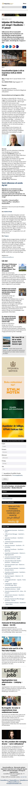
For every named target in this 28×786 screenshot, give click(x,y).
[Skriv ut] (17, 46)
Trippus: (6, 236)
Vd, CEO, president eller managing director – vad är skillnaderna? (14, 743)
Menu (24, 3)
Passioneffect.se (14, 780)
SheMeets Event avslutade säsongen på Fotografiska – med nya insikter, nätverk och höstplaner (9, 291)
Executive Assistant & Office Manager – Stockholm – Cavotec (15, 599)
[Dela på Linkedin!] (10, 46)
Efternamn (4, 455)
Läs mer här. (23, 777)
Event (10, 19)
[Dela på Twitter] (3, 46)
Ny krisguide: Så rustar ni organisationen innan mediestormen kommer (11, 710)
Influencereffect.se (13, 782)
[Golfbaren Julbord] (14, 15)
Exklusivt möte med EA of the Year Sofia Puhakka (12, 649)
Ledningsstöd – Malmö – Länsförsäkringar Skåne (11, 584)
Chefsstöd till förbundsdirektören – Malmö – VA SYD (14, 624)
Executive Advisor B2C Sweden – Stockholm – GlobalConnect (13, 561)
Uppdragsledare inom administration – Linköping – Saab (12, 682)
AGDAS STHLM (8, 211)
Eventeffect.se (4, 780)
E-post (3, 443)
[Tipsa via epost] (14, 46)
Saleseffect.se (24, 780)
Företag (4, 460)
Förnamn (4, 449)
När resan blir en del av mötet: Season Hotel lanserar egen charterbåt (13, 341)
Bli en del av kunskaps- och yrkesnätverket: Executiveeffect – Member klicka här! (14, 487)
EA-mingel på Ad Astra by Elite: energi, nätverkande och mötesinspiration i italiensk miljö (9, 319)
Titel (3, 466)
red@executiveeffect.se (8, 257)
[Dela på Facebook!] (7, 46)
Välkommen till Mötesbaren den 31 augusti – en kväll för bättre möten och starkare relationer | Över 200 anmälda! (9, 267)
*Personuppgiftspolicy (17, 475)
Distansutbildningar (7, 498)
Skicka (5, 479)
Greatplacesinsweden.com (14, 783)
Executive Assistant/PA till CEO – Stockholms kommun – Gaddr (13, 557)
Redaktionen (5, 255)
